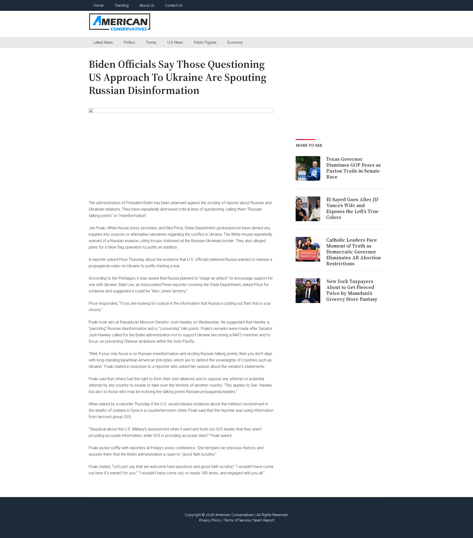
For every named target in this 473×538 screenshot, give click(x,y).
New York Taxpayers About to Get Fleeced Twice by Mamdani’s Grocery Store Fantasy (351, 290)
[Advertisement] (294, 24)
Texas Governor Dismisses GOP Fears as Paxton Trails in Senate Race (353, 168)
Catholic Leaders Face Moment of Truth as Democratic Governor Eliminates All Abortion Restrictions (353, 251)
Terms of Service (237, 520)
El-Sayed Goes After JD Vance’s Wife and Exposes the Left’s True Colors (352, 208)
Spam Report (263, 520)
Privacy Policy (210, 520)
